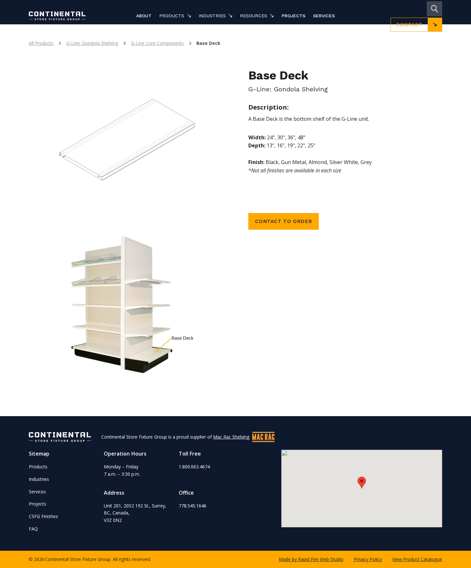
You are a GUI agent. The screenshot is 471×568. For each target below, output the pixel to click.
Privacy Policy (368, 559)
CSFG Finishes (43, 516)
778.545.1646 (192, 506)
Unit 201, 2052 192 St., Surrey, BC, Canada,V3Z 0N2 (135, 513)
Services (324, 15)
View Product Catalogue (417, 559)
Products (38, 467)
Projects (293, 15)
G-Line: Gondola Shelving (92, 43)
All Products (41, 43)
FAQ (33, 529)
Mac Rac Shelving (231, 437)
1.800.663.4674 (194, 467)
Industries (39, 479)
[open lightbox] (125, 145)
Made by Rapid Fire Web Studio (311, 559)
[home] (66, 16)
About (144, 15)
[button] (174, 16)
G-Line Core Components (157, 43)
